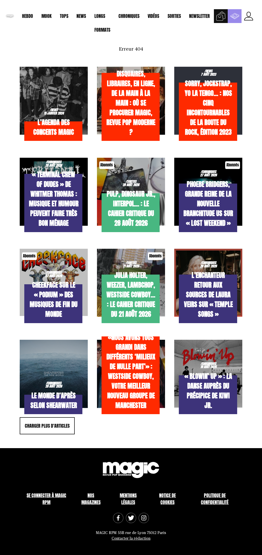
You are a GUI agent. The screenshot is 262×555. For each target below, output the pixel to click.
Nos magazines (91, 499)
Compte (248, 16)
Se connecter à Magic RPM (46, 499)
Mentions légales (128, 499)
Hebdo (27, 16)
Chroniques (128, 16)
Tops (64, 16)
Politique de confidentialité (214, 499)
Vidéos (153, 16)
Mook (46, 16)
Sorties (174, 16)
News (81, 16)
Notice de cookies (167, 499)
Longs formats (102, 18)
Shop (221, 16)
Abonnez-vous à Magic (235, 16)
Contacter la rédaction (131, 538)
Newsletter (199, 16)
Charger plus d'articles (47, 425)
